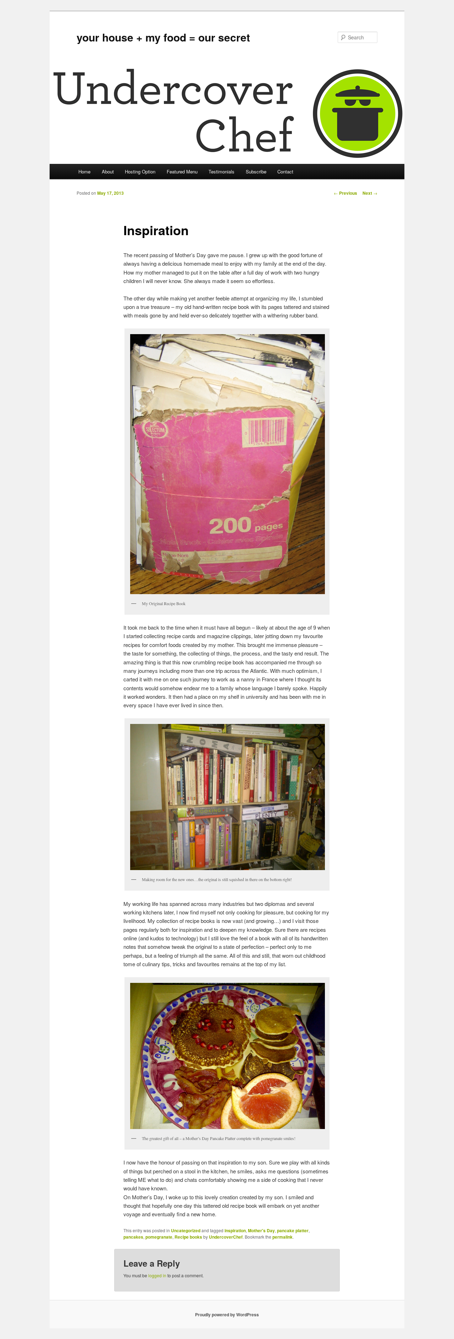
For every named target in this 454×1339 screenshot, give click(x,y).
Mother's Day (261, 1230)
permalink (282, 1237)
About (108, 171)
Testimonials (221, 171)
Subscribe (256, 171)
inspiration (235, 1230)
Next (369, 193)
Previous (345, 193)
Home (84, 171)
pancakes (133, 1237)
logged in (157, 1275)
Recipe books (188, 1237)
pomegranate (158, 1237)
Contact (285, 171)
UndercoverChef (226, 1237)
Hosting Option (140, 171)
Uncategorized (185, 1230)
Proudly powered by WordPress (227, 1314)
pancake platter (293, 1230)
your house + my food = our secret (163, 37)
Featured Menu (182, 171)
